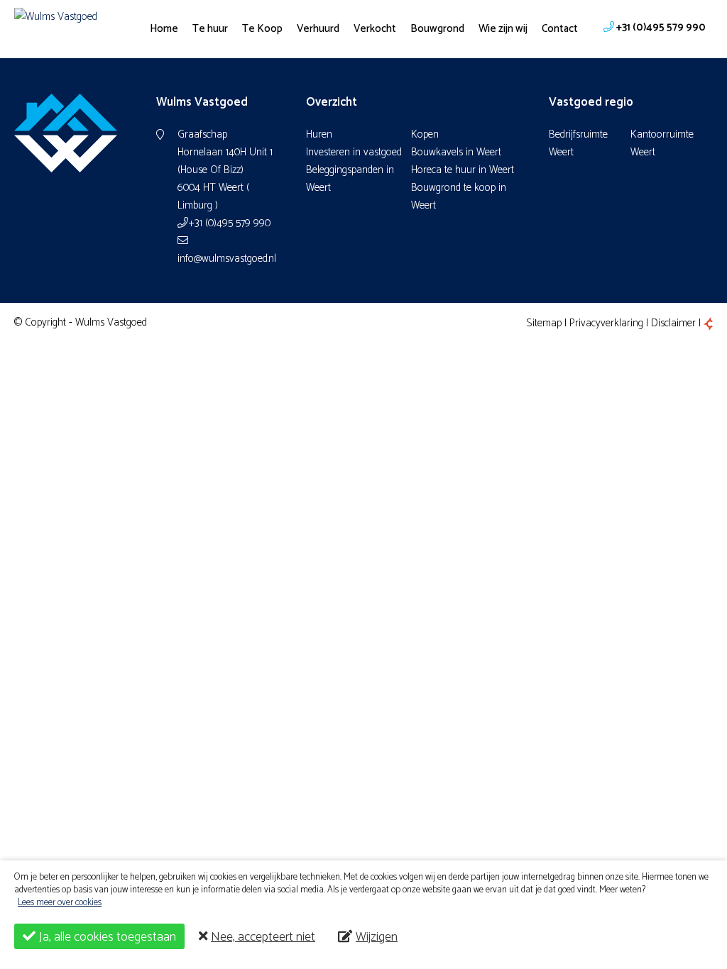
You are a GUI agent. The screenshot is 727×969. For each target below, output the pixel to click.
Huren (319, 134)
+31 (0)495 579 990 (229, 223)
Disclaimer (673, 323)
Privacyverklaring (606, 323)
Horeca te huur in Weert (462, 170)
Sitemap (544, 323)
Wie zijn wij (503, 29)
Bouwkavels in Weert (456, 152)
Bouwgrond (437, 29)
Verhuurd (318, 29)
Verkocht (375, 29)
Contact (560, 29)
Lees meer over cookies (60, 902)
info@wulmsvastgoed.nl (225, 258)
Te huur (210, 29)
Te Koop (262, 29)
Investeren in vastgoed (354, 152)
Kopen (425, 134)
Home (164, 29)
